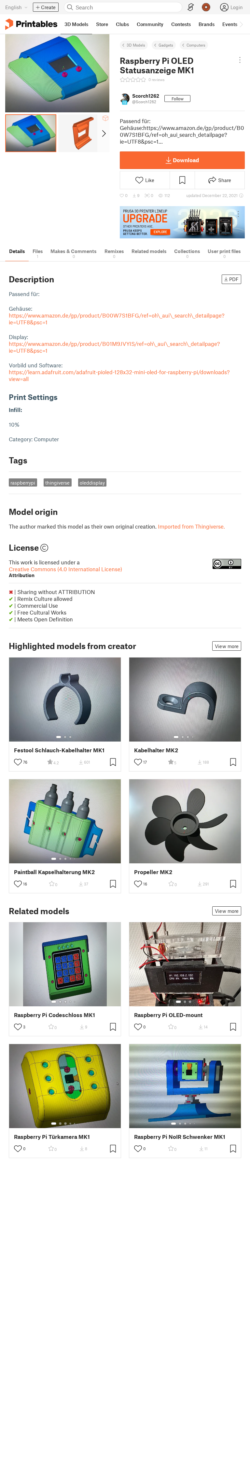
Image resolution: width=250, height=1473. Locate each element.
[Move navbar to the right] (241, 24)
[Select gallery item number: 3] (70, 737)
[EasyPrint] (191, 7)
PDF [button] (234, 279)
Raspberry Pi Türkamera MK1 (52, 1137)
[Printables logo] (31, 24)
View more (227, 646)
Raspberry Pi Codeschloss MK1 (54, 1015)
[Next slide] (103, 133)
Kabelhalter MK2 (156, 750)
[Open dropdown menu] (240, 60)
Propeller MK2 (153, 872)
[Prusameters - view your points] (206, 7)
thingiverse (57, 483)
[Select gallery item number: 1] (58, 737)
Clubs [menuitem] (122, 24)
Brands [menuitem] (207, 24)
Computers (196, 45)
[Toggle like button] (18, 762)
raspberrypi (22, 483)
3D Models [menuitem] (76, 24)
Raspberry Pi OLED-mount (168, 1015)
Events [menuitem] (229, 24)
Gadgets (166, 45)
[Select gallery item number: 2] (65, 737)
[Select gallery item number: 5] (75, 858)
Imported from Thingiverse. (191, 526)
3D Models (136, 45)
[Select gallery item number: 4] (193, 737)
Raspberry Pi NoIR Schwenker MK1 (179, 1137)
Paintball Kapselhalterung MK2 (54, 872)
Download (186, 160)
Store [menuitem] (102, 24)
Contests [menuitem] (181, 24)
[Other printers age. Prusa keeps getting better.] (182, 222)
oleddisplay (92, 483)
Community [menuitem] (150, 24)
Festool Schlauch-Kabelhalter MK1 (59, 750)
